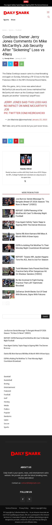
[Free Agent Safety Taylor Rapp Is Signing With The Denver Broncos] (8, 225)
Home (4, 30)
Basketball (8, 380)
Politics (6, 409)
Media (6, 405)
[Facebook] (4, 63)
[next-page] (7, 303)
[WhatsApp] (21, 63)
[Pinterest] (16, 63)
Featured (7, 391)
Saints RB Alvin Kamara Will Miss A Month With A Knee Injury (27, 5)
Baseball (7, 376)
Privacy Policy (23, 508)
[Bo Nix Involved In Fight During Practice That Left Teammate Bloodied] (8, 283)
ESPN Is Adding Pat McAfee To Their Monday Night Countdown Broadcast (23, 360)
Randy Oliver (9, 58)
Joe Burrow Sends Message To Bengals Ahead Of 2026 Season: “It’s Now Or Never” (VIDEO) (32, 202)
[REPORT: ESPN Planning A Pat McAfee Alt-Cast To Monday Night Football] (8, 213)
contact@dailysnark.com (30, 483)
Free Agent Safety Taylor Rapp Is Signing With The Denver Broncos (26, 347)
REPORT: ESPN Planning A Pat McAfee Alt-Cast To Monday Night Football (31, 213)
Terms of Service (11, 508)
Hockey (7, 402)
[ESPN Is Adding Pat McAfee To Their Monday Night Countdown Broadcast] (8, 248)
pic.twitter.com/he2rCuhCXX (24, 113)
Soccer (6, 423)
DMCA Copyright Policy (38, 508)
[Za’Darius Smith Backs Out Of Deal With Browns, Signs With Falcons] (8, 294)
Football (18, 30)
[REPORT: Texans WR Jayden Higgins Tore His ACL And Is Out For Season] (8, 259)
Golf (5, 398)
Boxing (6, 384)
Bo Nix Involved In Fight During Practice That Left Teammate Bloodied (29, 283)
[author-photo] (26, 165)
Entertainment (9, 387)
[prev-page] (3, 303)
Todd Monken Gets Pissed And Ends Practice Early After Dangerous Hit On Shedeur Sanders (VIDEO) (32, 271)
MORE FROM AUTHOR (30, 193)
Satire (6, 420)
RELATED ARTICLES (11, 193)
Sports (11, 30)
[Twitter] (10, 63)
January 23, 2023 (39, 119)
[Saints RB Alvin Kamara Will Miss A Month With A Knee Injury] (8, 236)
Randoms (7, 416)
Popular (7, 412)
